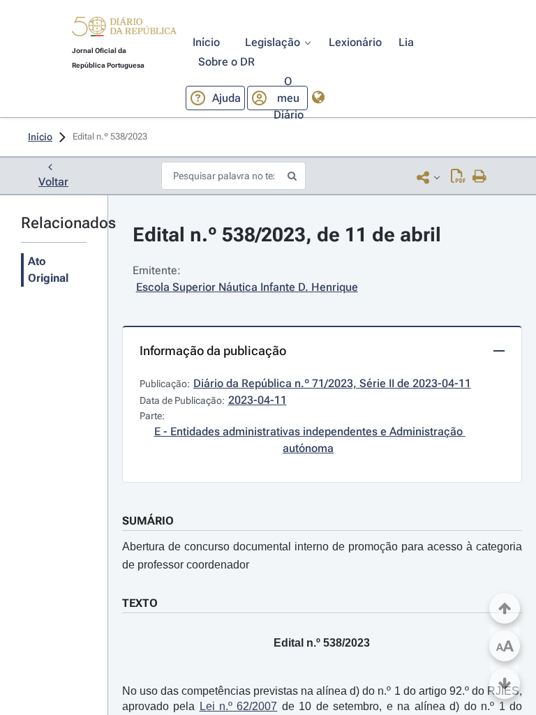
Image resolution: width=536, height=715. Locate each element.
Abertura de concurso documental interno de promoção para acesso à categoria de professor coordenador (322, 556)
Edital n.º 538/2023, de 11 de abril (287, 234)
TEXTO (140, 603)
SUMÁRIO (148, 520)
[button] (124, 28)
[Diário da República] (124, 30)
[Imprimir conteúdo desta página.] (479, 177)
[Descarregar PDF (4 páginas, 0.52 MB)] (458, 177)
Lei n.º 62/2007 (239, 706)
